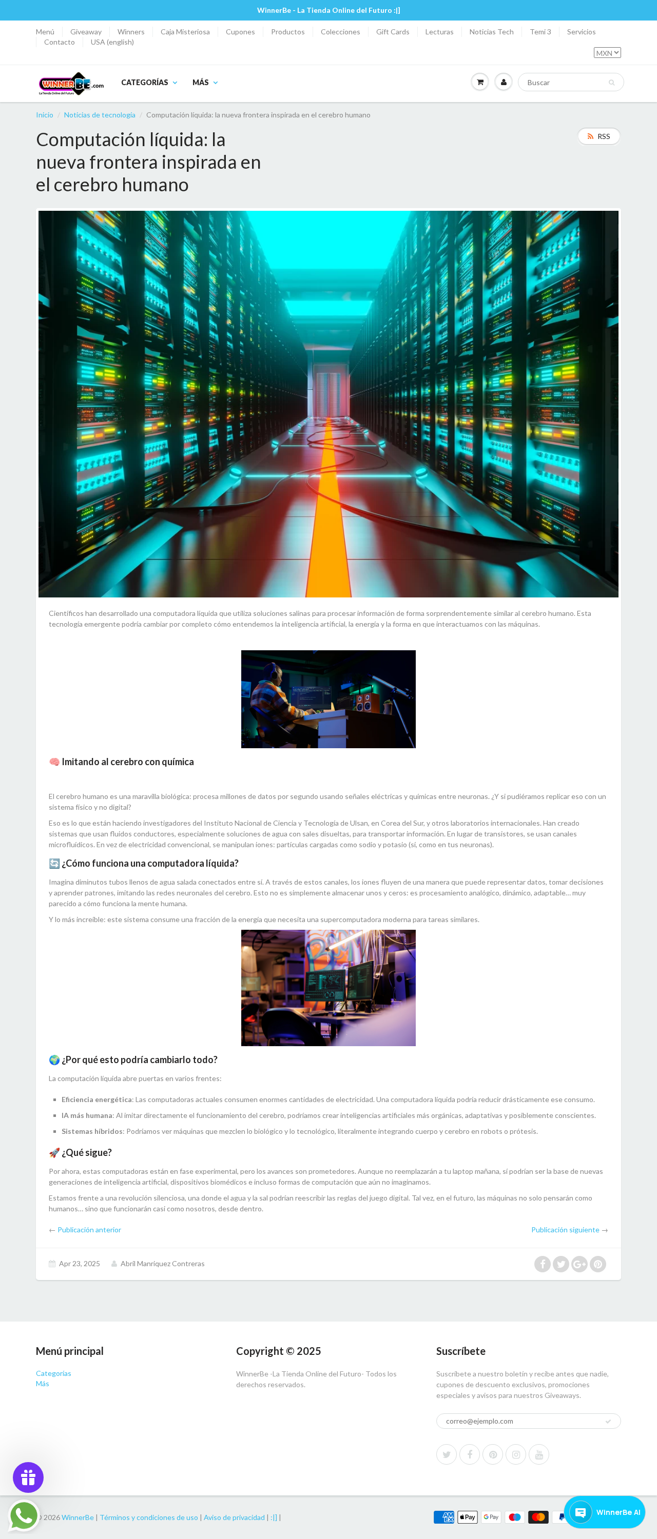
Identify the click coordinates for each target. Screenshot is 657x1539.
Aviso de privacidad (234, 1517)
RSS (603, 136)
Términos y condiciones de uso (149, 1517)
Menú (45, 31)
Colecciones (340, 31)
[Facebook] (469, 1454)
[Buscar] (611, 82)
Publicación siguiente (565, 1229)
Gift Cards (393, 31)
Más (200, 82)
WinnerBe (78, 1517)
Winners (131, 31)
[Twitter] (446, 1454)
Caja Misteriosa (185, 31)
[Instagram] (516, 1454)
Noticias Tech (492, 31)
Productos (288, 31)
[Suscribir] (608, 1421)
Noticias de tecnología (100, 114)
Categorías (144, 82)
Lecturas (440, 31)
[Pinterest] (492, 1454)
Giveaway (86, 31)
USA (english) (112, 41)
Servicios (581, 31)
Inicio (44, 114)
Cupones (240, 31)
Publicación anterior (89, 1229)
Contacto (59, 41)
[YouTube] (539, 1454)
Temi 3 (540, 31)
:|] (273, 1517)
